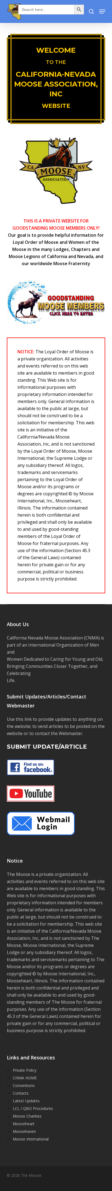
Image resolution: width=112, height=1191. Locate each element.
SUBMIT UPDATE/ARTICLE (47, 746)
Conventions (24, 1085)
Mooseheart (24, 1123)
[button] (102, 11)
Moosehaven (24, 1131)
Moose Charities (27, 1116)
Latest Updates (26, 1100)
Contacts (21, 1093)
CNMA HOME (25, 1077)
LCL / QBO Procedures (33, 1108)
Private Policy (24, 1070)
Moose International (31, 1139)
